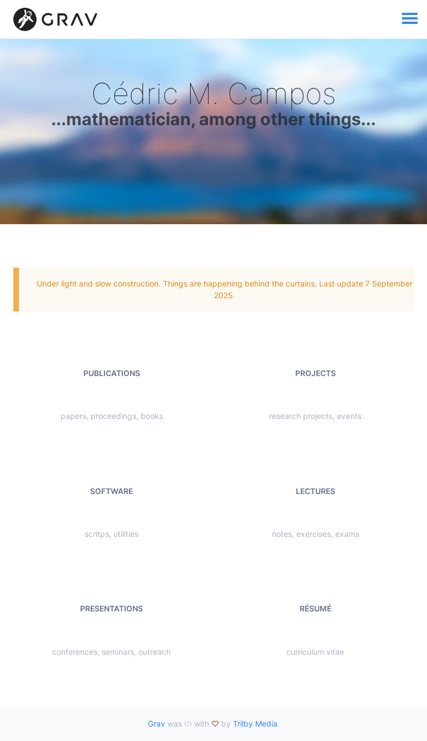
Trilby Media (255, 723)
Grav (156, 723)
